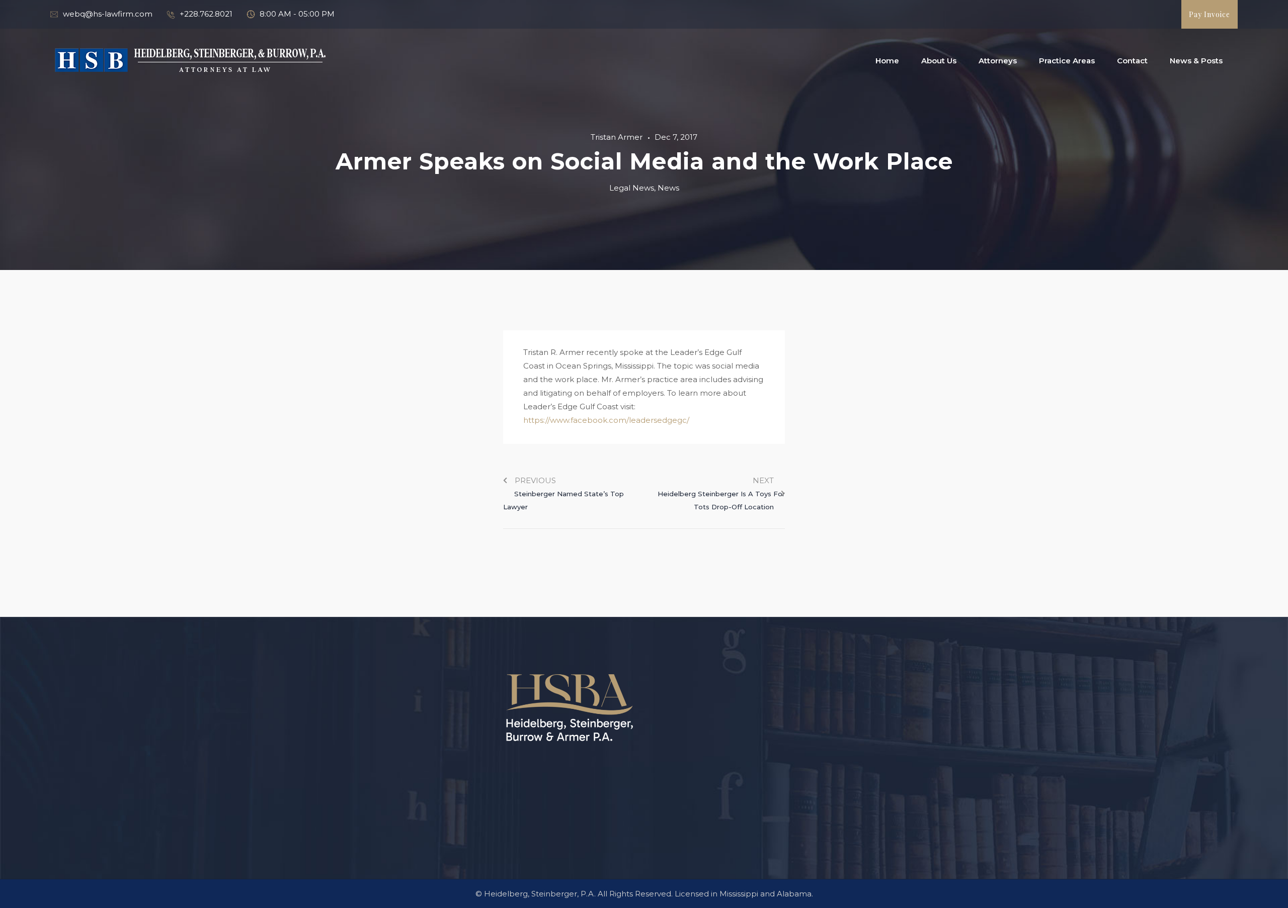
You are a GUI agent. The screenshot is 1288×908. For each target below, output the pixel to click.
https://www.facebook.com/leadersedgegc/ (606, 420)
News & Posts (1196, 60)
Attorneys (998, 60)
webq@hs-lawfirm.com (107, 14)
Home (887, 60)
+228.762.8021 (206, 14)
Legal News (631, 188)
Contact (1132, 60)
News (668, 188)
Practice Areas (1067, 60)
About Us (938, 60)
